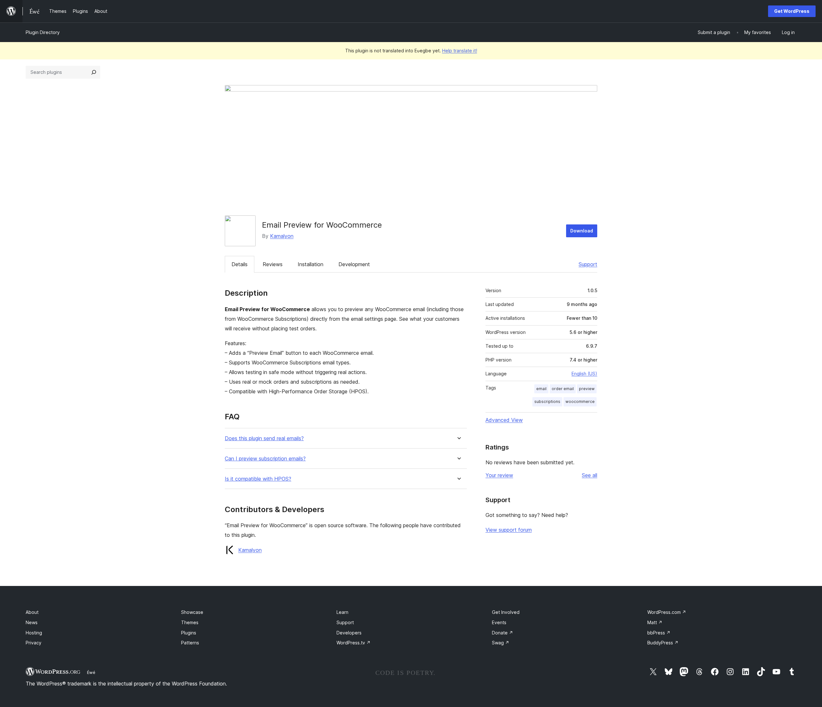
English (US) (584, 373)
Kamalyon (281, 236)
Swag (500, 642)
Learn (342, 612)
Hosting (34, 632)
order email (563, 388)
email (541, 388)
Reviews (273, 264)
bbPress (658, 632)
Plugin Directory (43, 32)
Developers (349, 632)
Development (354, 264)
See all (589, 475)
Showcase (192, 612)
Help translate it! (459, 50)
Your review (499, 475)
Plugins (188, 632)
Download (581, 230)
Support (588, 264)
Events (499, 622)
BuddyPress (662, 642)
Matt (654, 622)
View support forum (508, 530)
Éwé (91, 672)
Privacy (33, 642)
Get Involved (506, 612)
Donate (502, 632)
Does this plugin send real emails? (264, 438)
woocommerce (580, 401)
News (32, 622)
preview (587, 388)
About (32, 612)
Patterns (190, 642)
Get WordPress (791, 11)
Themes (189, 622)
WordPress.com (666, 612)
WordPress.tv (354, 642)
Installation (310, 264)
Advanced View (504, 420)
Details (240, 264)
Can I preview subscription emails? (265, 459)
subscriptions (547, 401)
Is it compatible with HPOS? (258, 479)
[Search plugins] (93, 72)
